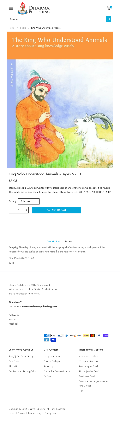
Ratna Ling (48, 366)
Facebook (13, 323)
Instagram (13, 319)
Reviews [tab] (69, 241)
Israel (81, 390)
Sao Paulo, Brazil (87, 376)
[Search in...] (108, 19)
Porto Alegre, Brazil (88, 366)
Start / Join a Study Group (21, 356)
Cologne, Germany (88, 361)
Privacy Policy (51, 413)
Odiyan (47, 376)
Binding (13, 201)
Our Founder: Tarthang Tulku (22, 371)
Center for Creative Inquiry (57, 371)
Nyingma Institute (52, 356)
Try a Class (14, 361)
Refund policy (34, 413)
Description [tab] (53, 241)
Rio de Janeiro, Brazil (89, 371)
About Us (13, 366)
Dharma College (52, 361)
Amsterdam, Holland (88, 356)
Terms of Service (17, 413)
